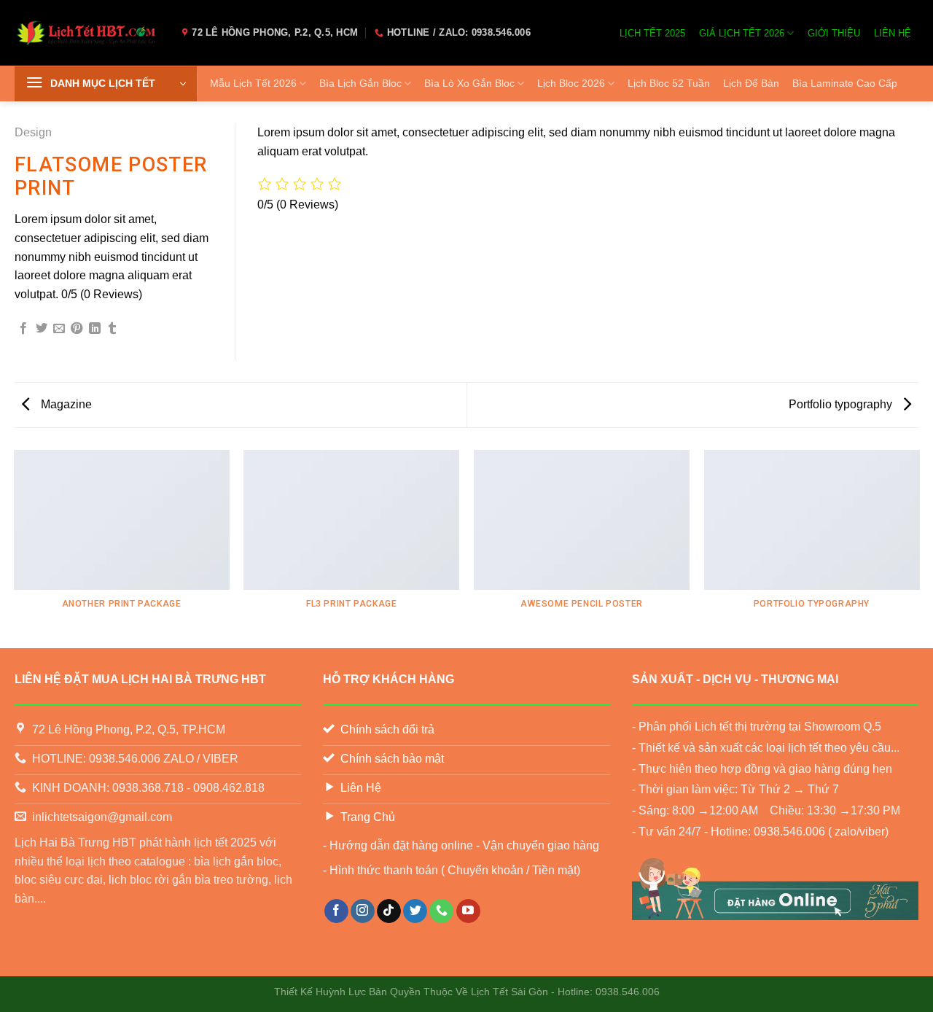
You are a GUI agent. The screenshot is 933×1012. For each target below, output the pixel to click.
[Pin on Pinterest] (76, 328)
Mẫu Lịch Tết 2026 (253, 83)
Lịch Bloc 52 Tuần (669, 83)
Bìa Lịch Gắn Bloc (360, 83)
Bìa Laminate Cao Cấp (844, 83)
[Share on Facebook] (23, 328)
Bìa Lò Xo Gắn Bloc (469, 83)
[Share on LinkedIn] (95, 328)
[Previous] (15, 548)
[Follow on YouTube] (468, 911)
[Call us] (441, 911)
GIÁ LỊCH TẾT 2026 (741, 33)
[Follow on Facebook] (336, 911)
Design (33, 132)
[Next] (918, 548)
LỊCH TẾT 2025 (652, 33)
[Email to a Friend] (59, 328)
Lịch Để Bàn (751, 83)
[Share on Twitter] (41, 328)
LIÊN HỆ (892, 33)
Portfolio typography (842, 404)
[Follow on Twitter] (415, 911)
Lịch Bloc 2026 (571, 83)
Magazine (65, 404)
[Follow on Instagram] (363, 911)
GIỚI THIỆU (834, 33)
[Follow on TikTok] (389, 911)
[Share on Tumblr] (112, 328)
